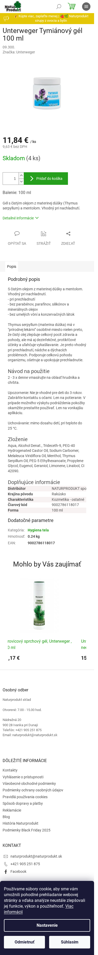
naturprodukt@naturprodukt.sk (36, 856)
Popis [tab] (11, 266)
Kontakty (10, 770)
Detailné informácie (18, 218)
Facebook (18, 871)
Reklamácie (12, 810)
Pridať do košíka (49, 178)
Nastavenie (47, 925)
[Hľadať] (59, 6)
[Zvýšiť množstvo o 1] (21, 176)
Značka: (19, 52)
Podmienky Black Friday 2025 (26, 830)
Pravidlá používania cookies (25, 797)
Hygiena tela (38, 530)
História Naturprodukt (20, 823)
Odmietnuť (24, 942)
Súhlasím (69, 942)
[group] (39, 621)
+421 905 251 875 (25, 864)
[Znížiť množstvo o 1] (21, 182)
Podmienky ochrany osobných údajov (33, 790)
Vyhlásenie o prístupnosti (23, 777)
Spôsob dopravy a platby (23, 803)
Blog (6, 817)
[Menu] (86, 6)
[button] (39, 659)
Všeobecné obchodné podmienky (29, 783)
